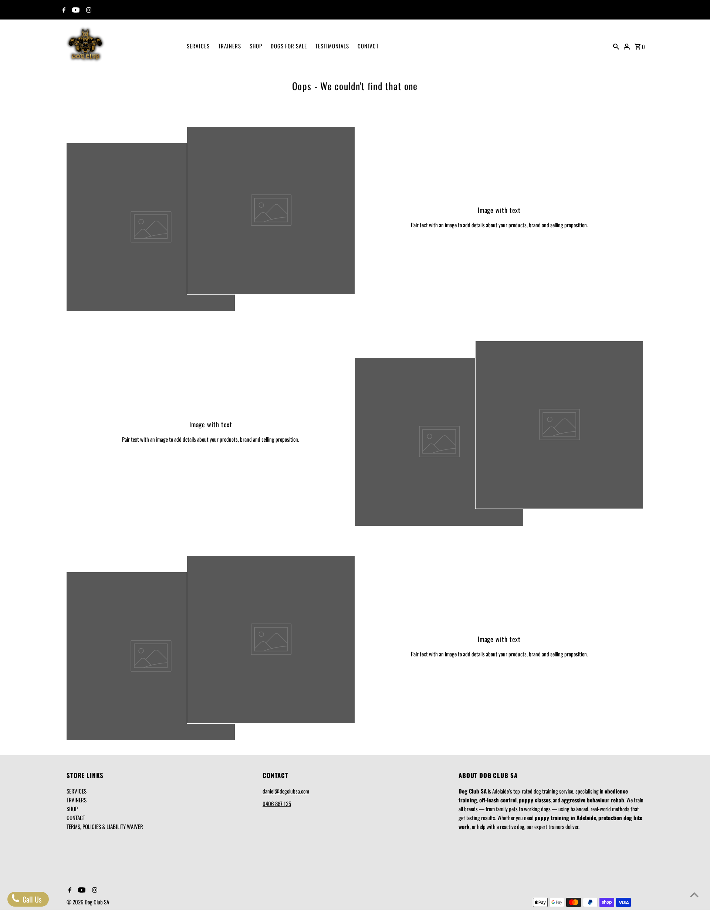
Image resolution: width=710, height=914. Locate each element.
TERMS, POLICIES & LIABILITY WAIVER (105, 826)
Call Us (31, 899)
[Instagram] (87, 10)
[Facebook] (63, 10)
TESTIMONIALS (332, 46)
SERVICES (198, 46)
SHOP (256, 46)
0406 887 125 (277, 803)
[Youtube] (75, 10)
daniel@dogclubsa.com (286, 791)
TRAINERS (229, 46)
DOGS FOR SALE (289, 46)
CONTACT (368, 46)
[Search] (616, 45)
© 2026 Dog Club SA (88, 902)
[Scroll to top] (694, 894)
